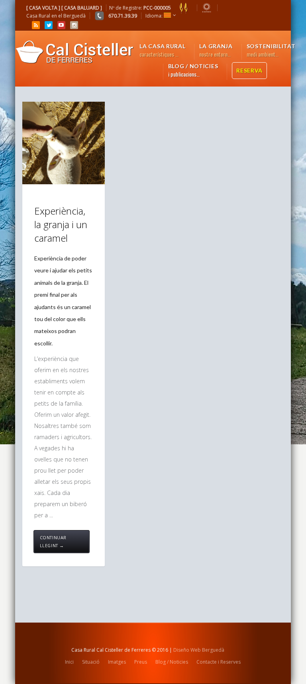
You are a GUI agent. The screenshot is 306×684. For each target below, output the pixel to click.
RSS (36, 25)
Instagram (74, 25)
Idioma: (154, 15)
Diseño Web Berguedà (198, 650)
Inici (69, 661)
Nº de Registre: (140, 7)
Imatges (117, 661)
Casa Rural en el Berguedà (56, 15)
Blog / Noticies (171, 661)
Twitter (49, 25)
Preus (140, 661)
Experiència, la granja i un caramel (60, 224)
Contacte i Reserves (218, 661)
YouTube (61, 25)
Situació (91, 661)
